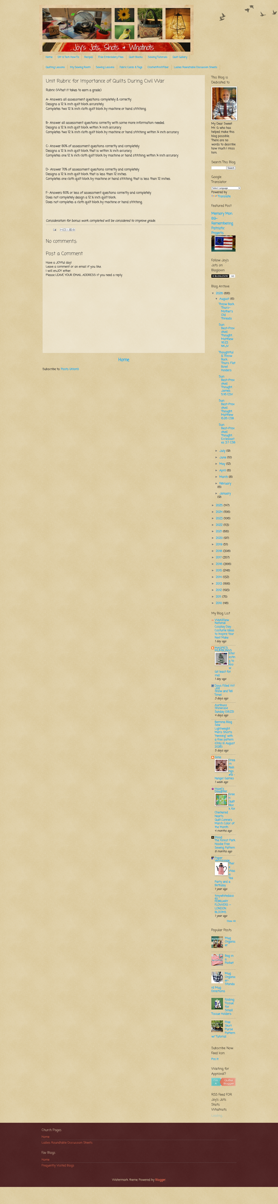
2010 (219, 603)
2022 (219, 525)
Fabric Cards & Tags (131, 67)
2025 (220, 505)
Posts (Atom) (70, 369)
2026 (220, 293)
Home (49, 57)
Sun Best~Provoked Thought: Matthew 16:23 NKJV (227, 335)
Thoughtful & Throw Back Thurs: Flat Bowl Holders (227, 361)
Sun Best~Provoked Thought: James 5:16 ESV (227, 385)
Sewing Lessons (105, 67)
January (225, 493)
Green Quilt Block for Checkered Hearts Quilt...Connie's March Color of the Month (225, 810)
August (224, 299)
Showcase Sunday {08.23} (224, 710)
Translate (224, 196)
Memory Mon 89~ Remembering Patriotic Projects (222, 223)
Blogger (160, 1180)
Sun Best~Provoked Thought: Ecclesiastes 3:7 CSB (227, 434)
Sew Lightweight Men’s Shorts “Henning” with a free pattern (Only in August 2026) (225, 736)
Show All (231, 921)
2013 (219, 583)
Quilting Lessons (55, 67)
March (224, 477)
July (222, 451)
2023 (220, 518)
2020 (220, 538)
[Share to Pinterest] (73, 229)
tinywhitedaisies (224, 897)
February (225, 483)
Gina (218, 757)
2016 (219, 564)
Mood (218, 837)
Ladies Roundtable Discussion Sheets (195, 67)
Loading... (217, 1115)
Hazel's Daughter (221, 790)
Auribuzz (221, 705)
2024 (219, 512)
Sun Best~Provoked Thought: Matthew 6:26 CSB (227, 409)
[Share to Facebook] (70, 229)
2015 (219, 570)
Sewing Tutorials (157, 57)
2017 (219, 557)
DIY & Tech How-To (68, 57)
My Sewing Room (80, 67)
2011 (219, 597)
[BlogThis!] (64, 229)
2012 (219, 590)
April (223, 470)
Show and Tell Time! (224, 693)
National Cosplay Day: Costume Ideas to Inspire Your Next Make (224, 630)
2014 (219, 577)
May (222, 464)
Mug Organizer (230, 941)
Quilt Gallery (180, 57)
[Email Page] (54, 229)
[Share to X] (67, 229)
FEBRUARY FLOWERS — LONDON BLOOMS (223, 906)
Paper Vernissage (222, 859)
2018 (219, 551)
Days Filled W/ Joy (225, 687)
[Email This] (61, 229)
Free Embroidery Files (111, 57)
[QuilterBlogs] (223, 1085)
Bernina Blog (223, 722)
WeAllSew (222, 620)
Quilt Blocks (136, 57)
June (223, 457)
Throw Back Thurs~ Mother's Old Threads (226, 311)
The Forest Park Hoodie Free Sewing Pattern (225, 844)
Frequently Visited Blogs (58, 1165)
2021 (219, 531)
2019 (219, 544)
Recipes (88, 57)
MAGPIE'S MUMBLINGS (223, 649)
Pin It (214, 1059)
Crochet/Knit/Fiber (158, 67)
